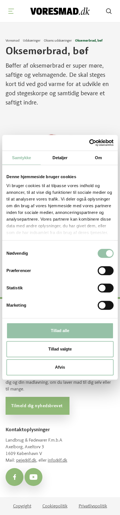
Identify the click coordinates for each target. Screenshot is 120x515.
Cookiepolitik (55, 506)
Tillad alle (60, 330)
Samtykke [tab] (21, 157)
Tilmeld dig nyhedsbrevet (37, 405)
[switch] (106, 270)
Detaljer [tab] (60, 157)
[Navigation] (11, 11)
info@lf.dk (57, 460)
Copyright (22, 506)
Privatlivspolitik (93, 506)
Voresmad (13, 40)
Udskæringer (31, 40)
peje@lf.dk (26, 460)
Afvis (60, 367)
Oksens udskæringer (58, 40)
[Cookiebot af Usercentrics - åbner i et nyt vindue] (89, 142)
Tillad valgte (60, 349)
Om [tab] (98, 157)
